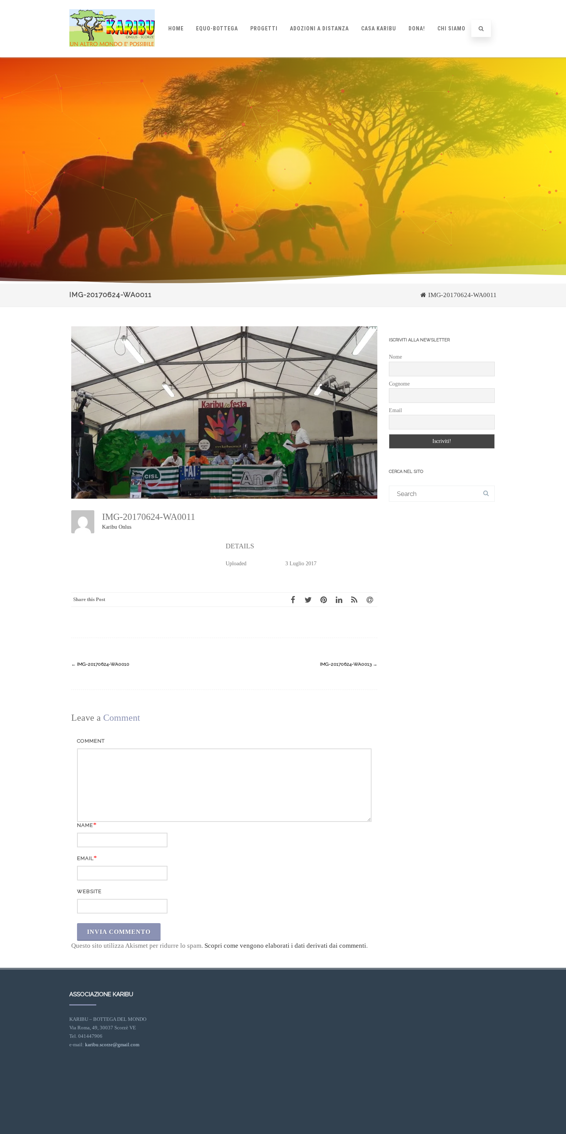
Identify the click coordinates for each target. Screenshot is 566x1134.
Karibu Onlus (116, 527)
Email (85, 858)
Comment (91, 741)
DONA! (417, 28)
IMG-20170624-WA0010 (100, 664)
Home (176, 28)
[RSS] (354, 599)
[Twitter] (308, 599)
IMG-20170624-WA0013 (348, 664)
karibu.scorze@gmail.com (112, 1044)
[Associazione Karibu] (112, 53)
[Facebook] (292, 599)
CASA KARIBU (378, 28)
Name (85, 825)
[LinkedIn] (339, 599)
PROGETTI (264, 28)
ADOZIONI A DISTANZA (319, 28)
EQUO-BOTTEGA (217, 28)
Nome (395, 357)
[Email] (369, 599)
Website (89, 891)
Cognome (399, 384)
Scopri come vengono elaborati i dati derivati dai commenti (285, 945)
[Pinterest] (323, 599)
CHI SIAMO (451, 28)
